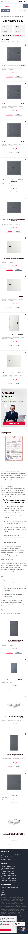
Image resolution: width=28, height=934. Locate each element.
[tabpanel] (14, 448)
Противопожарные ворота (8, 875)
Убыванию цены (14, 41)
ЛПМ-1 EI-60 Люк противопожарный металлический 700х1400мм (14, 755)
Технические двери (6, 870)
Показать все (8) (6, 35)
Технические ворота (6, 877)
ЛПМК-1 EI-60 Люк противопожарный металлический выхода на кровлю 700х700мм (14, 834)
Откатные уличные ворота (8, 878)
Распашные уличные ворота (8, 880)
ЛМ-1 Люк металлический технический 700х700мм (14, 141)
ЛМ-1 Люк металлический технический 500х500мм (14, 65)
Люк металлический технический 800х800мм (14, 258)
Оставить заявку (14, 423)
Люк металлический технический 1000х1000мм (14, 372)
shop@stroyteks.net (8, 859)
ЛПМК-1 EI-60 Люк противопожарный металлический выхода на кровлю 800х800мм (14, 717)
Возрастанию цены (5, 41)
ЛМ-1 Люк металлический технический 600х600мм (14, 103)
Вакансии (3, 894)
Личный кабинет (5, 896)
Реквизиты (4, 889)
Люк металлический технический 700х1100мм (14, 334)
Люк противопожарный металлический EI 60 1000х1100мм (14, 794)
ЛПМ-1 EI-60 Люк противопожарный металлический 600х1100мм (14, 641)
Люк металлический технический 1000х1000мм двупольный (14, 180)
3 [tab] (17, 464)
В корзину (18, 76)
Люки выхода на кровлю (7, 873)
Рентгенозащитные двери (8, 868)
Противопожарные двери (8, 866)
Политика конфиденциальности (9, 887)
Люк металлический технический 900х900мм (14, 296)
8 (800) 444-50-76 (22, 1)
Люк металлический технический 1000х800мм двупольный (14, 220)
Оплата (3, 890)
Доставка (3, 892)
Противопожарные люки (8, 871)
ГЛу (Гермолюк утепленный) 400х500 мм (14, 679)
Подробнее (10, 76)
